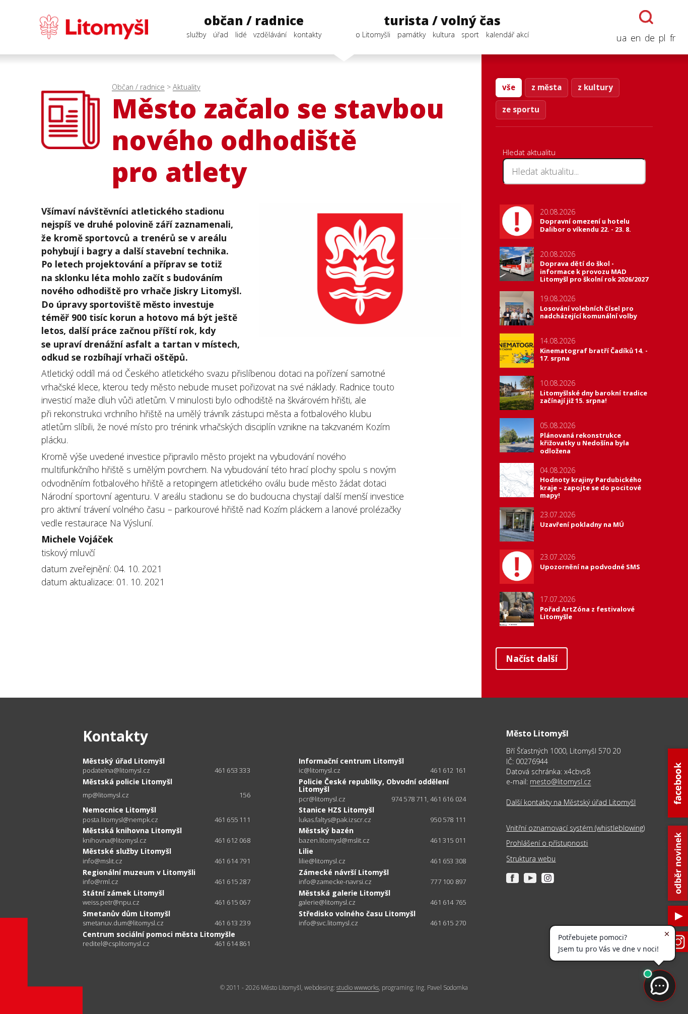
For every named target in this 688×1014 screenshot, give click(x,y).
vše (508, 87)
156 (244, 794)
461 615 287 (232, 881)
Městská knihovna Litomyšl (132, 830)
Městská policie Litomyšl (127, 781)
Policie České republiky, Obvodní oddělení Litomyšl (374, 785)
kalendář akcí (507, 34)
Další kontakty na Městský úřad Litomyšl (571, 802)
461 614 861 (232, 943)
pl (662, 38)
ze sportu (520, 109)
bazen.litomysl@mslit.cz (334, 840)
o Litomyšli (373, 34)
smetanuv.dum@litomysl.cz (123, 923)
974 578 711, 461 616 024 (428, 798)
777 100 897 (448, 881)
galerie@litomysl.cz (327, 902)
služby (196, 34)
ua (621, 38)
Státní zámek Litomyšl (123, 893)
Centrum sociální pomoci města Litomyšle (159, 934)
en (636, 38)
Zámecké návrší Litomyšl (344, 872)
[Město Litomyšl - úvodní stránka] (80, 27)
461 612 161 (448, 770)
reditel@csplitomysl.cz (116, 944)
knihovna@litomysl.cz (115, 840)
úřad (220, 34)
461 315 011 (448, 840)
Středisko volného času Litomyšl (357, 913)
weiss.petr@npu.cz (111, 902)
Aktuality (186, 87)
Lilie (306, 851)
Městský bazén (326, 830)
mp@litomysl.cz (106, 795)
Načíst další (532, 658)
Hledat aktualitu (529, 152)
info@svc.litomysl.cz (328, 923)
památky (411, 34)
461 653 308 (448, 860)
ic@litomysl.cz (319, 770)
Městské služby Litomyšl (127, 851)
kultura (444, 34)
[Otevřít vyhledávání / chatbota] (646, 17)
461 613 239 (232, 922)
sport (470, 34)
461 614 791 (232, 860)
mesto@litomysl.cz (560, 781)
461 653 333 (232, 770)
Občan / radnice (138, 87)
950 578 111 (448, 819)
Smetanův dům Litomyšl (126, 913)
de (650, 38)
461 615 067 (232, 902)
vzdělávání (270, 34)
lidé (241, 34)
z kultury (595, 87)
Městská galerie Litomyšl (344, 893)
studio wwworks (357, 987)
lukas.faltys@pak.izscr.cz (335, 820)
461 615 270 (448, 922)
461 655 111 (232, 819)
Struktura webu (531, 858)
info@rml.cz (100, 882)
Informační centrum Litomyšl (351, 761)
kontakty (307, 34)
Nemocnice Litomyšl (119, 810)
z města (546, 87)
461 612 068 (232, 840)
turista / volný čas (442, 21)
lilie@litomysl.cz (322, 861)
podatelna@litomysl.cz (116, 770)
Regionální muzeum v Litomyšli (139, 872)
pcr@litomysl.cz (322, 799)
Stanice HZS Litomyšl (336, 810)
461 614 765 (448, 902)
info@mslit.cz (102, 861)
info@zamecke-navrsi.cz (335, 882)
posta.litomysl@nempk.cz (120, 820)
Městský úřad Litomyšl (124, 761)
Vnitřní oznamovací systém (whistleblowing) (575, 828)
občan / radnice (254, 21)
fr (672, 38)
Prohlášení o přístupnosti (547, 843)
